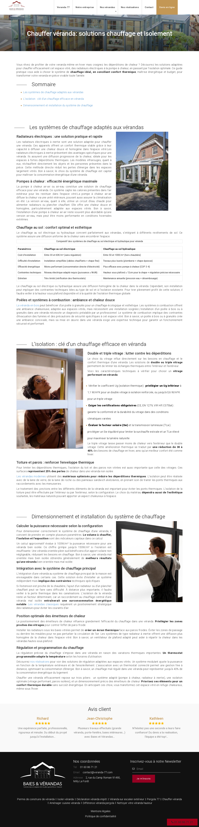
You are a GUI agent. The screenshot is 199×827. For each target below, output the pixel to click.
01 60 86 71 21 (183, 822)
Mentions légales (101, 811)
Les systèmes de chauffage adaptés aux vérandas (53, 92)
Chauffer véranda (172, 799)
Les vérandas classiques (43, 604)
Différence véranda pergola (98, 803)
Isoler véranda (65, 799)
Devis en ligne (167, 7)
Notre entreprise (85, 7)
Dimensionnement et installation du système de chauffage (58, 105)
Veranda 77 (63, 7)
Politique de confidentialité (100, 816)
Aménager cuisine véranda (65, 803)
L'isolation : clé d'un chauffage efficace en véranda (53, 98)
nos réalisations (39, 661)
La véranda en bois (27, 305)
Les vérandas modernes (31, 476)
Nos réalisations (130, 7)
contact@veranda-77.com (98, 772)
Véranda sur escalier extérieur (127, 799)
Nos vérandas (107, 7)
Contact (149, 7)
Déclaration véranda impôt (92, 799)
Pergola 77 (153, 799)
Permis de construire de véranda (36, 799)
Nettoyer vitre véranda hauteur (134, 803)
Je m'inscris (144, 778)
